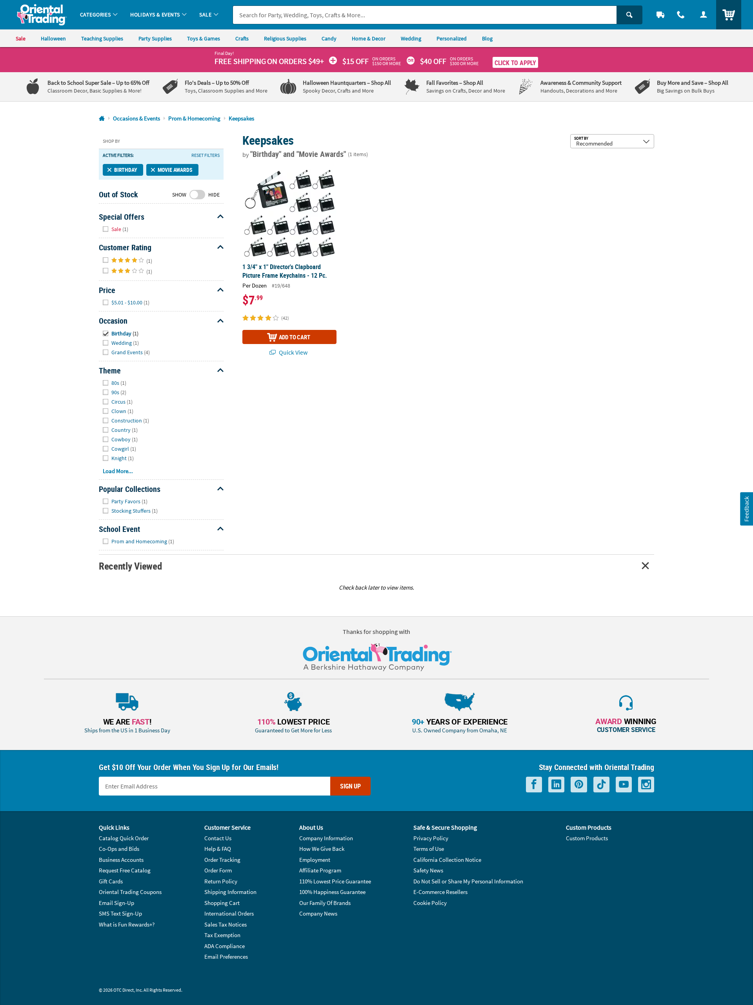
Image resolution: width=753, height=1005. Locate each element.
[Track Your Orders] (660, 14)
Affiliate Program (320, 870)
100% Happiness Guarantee (332, 892)
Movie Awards (175, 169)
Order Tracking (222, 859)
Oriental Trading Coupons (130, 892)
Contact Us (217, 838)
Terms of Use (428, 848)
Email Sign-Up (116, 903)
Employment (314, 859)
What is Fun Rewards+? (127, 924)
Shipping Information (230, 892)
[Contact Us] (681, 14)
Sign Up (350, 786)
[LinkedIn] (556, 785)
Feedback (746, 509)
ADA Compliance (224, 946)
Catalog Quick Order (124, 838)
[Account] (703, 14)
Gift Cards (111, 881)
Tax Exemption (222, 935)
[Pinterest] (579, 785)
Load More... (118, 471)
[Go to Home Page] (102, 118)
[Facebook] (534, 785)
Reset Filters (205, 155)
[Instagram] (646, 785)
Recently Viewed (130, 565)
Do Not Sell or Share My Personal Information (468, 881)
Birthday (125, 169)
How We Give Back (321, 848)
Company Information (326, 838)
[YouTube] (624, 785)
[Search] (629, 14)
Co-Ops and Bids (119, 848)
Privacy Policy (430, 838)
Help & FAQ (217, 848)
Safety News (428, 870)
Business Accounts (121, 859)
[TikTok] (601, 785)
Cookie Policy (430, 903)
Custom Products (587, 838)
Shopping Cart (222, 903)
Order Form (218, 870)
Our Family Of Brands (325, 903)
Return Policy (220, 881)
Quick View (292, 352)
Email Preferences (226, 956)
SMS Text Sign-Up (120, 913)
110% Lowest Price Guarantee (335, 881)
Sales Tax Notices (225, 924)
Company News (318, 913)
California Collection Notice (447, 859)
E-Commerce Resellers (440, 892)
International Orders (229, 913)
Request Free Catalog (125, 870)
